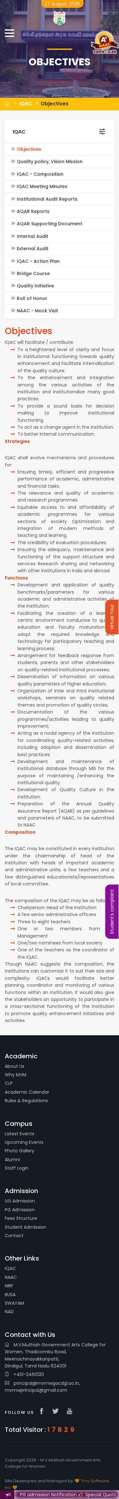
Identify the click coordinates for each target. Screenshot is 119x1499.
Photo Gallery (19, 1151)
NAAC (11, 1277)
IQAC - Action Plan (38, 261)
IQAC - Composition (39, 174)
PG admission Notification (41, 1494)
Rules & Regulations (26, 1100)
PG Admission (20, 1210)
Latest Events (19, 1134)
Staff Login (17, 1168)
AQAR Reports (33, 211)
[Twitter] (57, 1412)
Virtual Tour (112, 617)
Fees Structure (21, 1218)
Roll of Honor (31, 298)
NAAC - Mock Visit (37, 311)
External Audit (32, 248)
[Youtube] (71, 1412)
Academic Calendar (27, 1092)
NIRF (9, 1286)
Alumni (12, 1159)
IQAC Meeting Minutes (41, 186)
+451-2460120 (28, 1374)
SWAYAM (14, 1303)
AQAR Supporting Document (49, 223)
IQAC (25, 103)
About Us (14, 1066)
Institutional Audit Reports (46, 199)
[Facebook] (43, 1412)
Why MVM (15, 1075)
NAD (9, 1311)
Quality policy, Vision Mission (49, 161)
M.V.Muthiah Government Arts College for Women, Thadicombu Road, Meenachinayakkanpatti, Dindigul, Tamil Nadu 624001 (55, 1355)
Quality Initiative (35, 286)
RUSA (10, 1294)
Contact (14, 1235)
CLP (9, 1083)
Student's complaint (112, 911)
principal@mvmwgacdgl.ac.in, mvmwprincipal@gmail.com (42, 1386)
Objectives (55, 103)
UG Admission (20, 1201)
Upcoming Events (24, 1142)
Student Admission (25, 1227)
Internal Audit (32, 236)
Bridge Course (33, 273)
